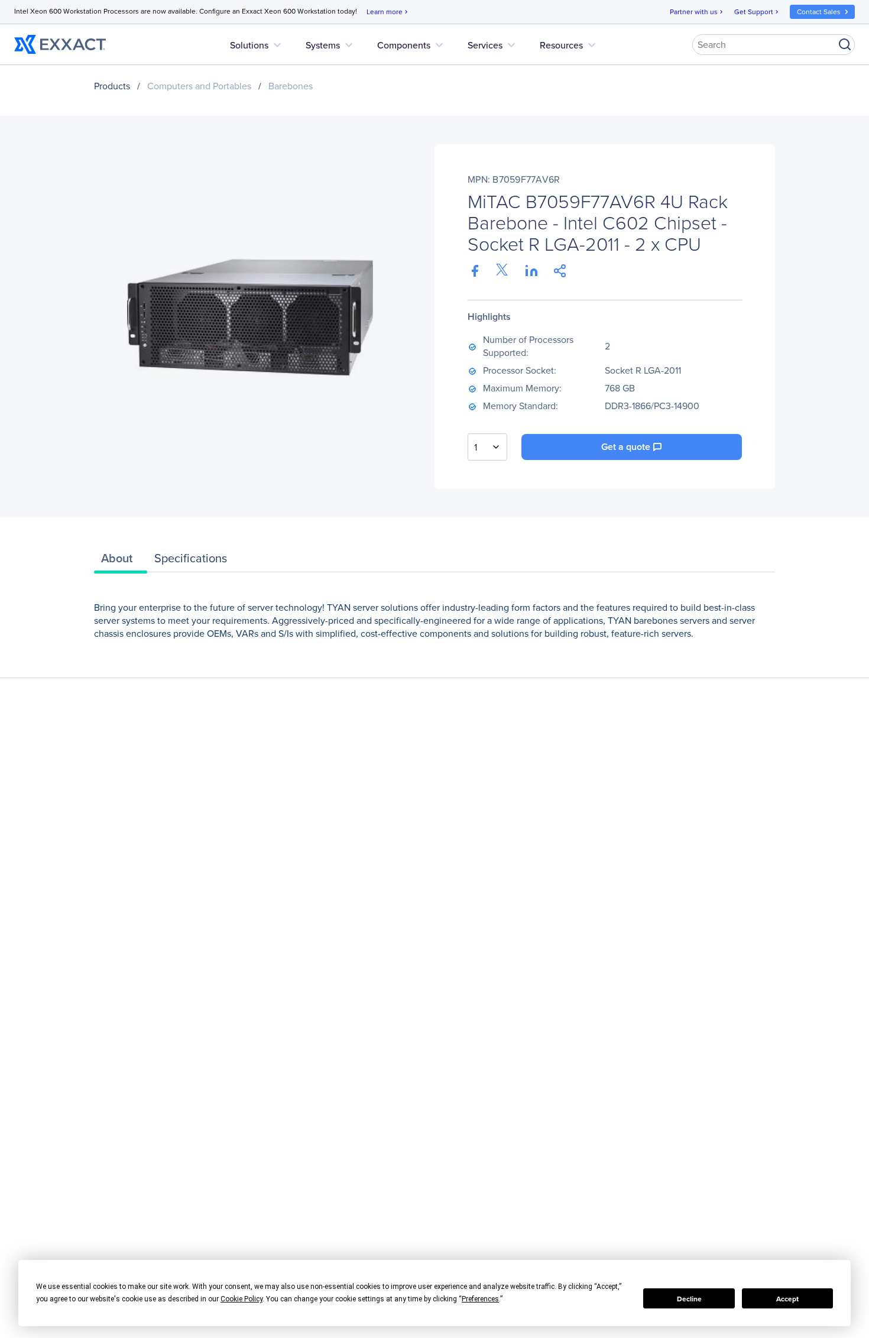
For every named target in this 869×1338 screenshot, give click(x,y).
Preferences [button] (480, 1299)
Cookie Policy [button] (241, 1299)
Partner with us (697, 12)
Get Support (757, 12)
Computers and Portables (199, 85)
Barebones (290, 85)
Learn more (388, 12)
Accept (787, 1299)
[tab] (120, 561)
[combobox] (487, 447)
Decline (689, 1299)
